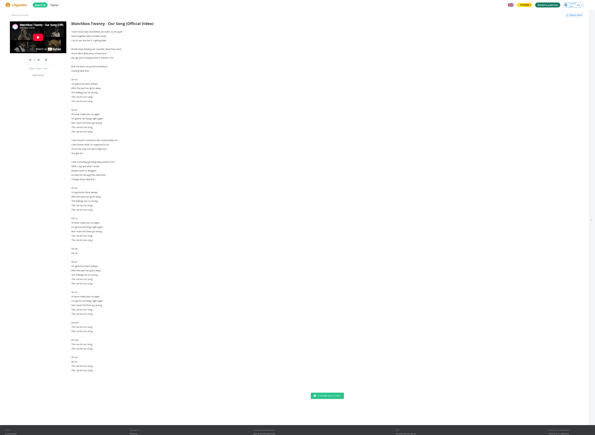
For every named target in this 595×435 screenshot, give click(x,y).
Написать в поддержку (559, 434)
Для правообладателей (264, 434)
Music (39, 68)
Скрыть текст (575, 15)
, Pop (44, 68)
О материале (38, 75)
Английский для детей (405, 434)
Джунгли (134, 434)
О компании (10, 434)
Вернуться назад (20, 15)
